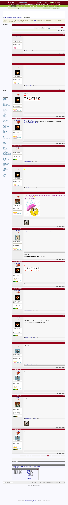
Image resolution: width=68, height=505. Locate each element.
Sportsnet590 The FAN (28, 120)
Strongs (4, 162)
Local (51, 6)
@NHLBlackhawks (32, 121)
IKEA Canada (5, 125)
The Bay (4, 165)
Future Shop (4, 116)
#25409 (64, 395)
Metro (3, 137)
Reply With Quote (62, 53)
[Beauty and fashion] (53, 4)
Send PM (57, 53)
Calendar (12, 8)
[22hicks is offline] (17, 202)
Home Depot (5, 121)
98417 (61, 30)
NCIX (3, 141)
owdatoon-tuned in (28, 466)
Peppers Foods (5, 145)
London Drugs (5, 131)
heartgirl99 (17, 65)
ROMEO (29, 85)
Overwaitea (4, 143)
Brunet (4, 103)
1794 (44, 28)
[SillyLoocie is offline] (17, 237)
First (42, 27)
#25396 (64, 34)
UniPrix (4, 170)
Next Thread (42, 458)
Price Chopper (5, 148)
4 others (35, 112)
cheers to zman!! (22, 466)
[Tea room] (51, 4)
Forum (13, 6)
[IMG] (28, 472)
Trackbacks (29, 475)
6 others (35, 364)
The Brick (4, 166)
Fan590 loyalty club (19, 30)
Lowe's (4, 133)
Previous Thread (36, 458)
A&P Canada (5, 99)
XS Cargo (4, 174)
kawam (29, 50)
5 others (35, 85)
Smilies (28, 471)
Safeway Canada (5, 156)
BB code (28, 470)
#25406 (64, 315)
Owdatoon (26, 50)
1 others (34, 161)
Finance (35, 4)
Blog (9, 6)
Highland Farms (5, 120)
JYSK (4, 128)
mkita (30, 50)
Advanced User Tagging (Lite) (28, 500)
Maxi (3, 136)
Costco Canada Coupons (6, 107)
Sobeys (4, 160)
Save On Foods (5, 157)
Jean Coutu (4, 127)
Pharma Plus (5, 147)
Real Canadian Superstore (7, 153)
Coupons (21, 4)
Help (55, 2)
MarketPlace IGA (5, 135)
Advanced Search (56, 8)
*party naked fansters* (16, 466)
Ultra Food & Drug (5, 169)
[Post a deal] (59, 4)
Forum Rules (29, 478)
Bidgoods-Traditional (6, 102)
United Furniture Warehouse (5, 171)
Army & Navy (5, 100)
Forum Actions (22, 8)
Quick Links (28, 8)
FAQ (9, 8)
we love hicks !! (39, 466)
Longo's (4, 132)
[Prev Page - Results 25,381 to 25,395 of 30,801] (44, 27)
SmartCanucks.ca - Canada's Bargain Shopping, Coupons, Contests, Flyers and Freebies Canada (47, 482)
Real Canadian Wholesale (7, 154)
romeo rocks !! (34, 466)
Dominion (4, 108)
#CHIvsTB (37, 122)
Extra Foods (4, 109)
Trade (58, 6)
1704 (39, 28)
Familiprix (4, 111)
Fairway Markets (5, 110)
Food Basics (5, 113)
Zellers (4, 176)
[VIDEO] (28, 473)
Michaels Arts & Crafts (6, 138)
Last (48, 28)
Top (37, 6)
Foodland (4, 114)
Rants (42, 4)
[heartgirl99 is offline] (17, 73)
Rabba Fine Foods (5, 152)
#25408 (64, 369)
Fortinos (4, 115)
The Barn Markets (5, 164)
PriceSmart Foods (5, 149)
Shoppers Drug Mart (6, 159)
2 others (34, 50)
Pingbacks (14, 476)
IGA (3, 124)
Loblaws (4, 130)
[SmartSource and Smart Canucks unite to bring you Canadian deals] (7, 92)
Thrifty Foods (5, 167)
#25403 (64, 228)
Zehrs (3, 175)
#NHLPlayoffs (32, 122)
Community (17, 8)
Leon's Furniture (5, 129)
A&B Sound (4, 98)
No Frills (4, 142)
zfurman (17, 36)
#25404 (64, 261)
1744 (42, 28)
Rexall (4, 155)
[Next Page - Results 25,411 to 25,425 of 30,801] (46, 28)
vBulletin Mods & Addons (35, 500)
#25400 (64, 145)
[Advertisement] (32, 59)
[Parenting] (56, 4)
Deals (14, 4)
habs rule (31, 187)
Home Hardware (5, 122)
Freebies (28, 4)
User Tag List (14, 24)
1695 (35, 28)
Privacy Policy (61, 482)
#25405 (64, 288)
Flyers (24, 4)
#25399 (64, 118)
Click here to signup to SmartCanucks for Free (19, 55)
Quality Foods (5, 151)
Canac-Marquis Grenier (6, 105)
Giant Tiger (4, 117)
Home (11, 4)
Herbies (4, 119)
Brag (45, 6)
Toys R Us (4, 168)
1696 (37, 28)
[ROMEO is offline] (17, 351)
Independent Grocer (6, 126)
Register (58, 2)
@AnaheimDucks (27, 122)
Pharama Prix (5, 146)
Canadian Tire (5, 106)
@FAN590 (26, 121)
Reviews (38, 4)
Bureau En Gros (5, 104)
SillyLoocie (17, 230)
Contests (32, 4)
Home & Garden (45, 4)
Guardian (4, 118)
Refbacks (14, 477)
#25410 (64, 429)
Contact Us (33, 482)
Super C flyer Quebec (6, 163)
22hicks (31, 85)
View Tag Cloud (15, 467)
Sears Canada (5, 158)
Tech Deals (17, 4)
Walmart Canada (5, 173)
